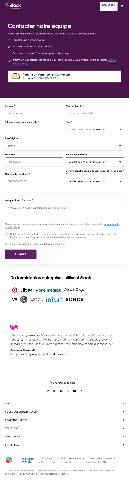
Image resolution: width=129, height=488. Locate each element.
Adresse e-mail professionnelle (22, 122)
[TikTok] (81, 391)
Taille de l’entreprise (77, 154)
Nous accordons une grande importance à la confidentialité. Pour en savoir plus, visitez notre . (62, 226)
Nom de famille (75, 105)
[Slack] (13, 6)
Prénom (10, 105)
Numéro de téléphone (17, 174)
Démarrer (108, 5)
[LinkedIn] (48, 391)
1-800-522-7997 (45, 78)
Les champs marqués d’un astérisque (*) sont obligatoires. (35, 244)
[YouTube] (74, 391)
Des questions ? (19, 200)
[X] (67, 391)
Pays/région (12, 138)
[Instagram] (54, 391)
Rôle (69, 122)
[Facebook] (61, 391)
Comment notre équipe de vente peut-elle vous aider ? (95, 172)
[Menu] (122, 6)
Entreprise (11, 154)
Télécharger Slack (28, 460)
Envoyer (20, 254)
